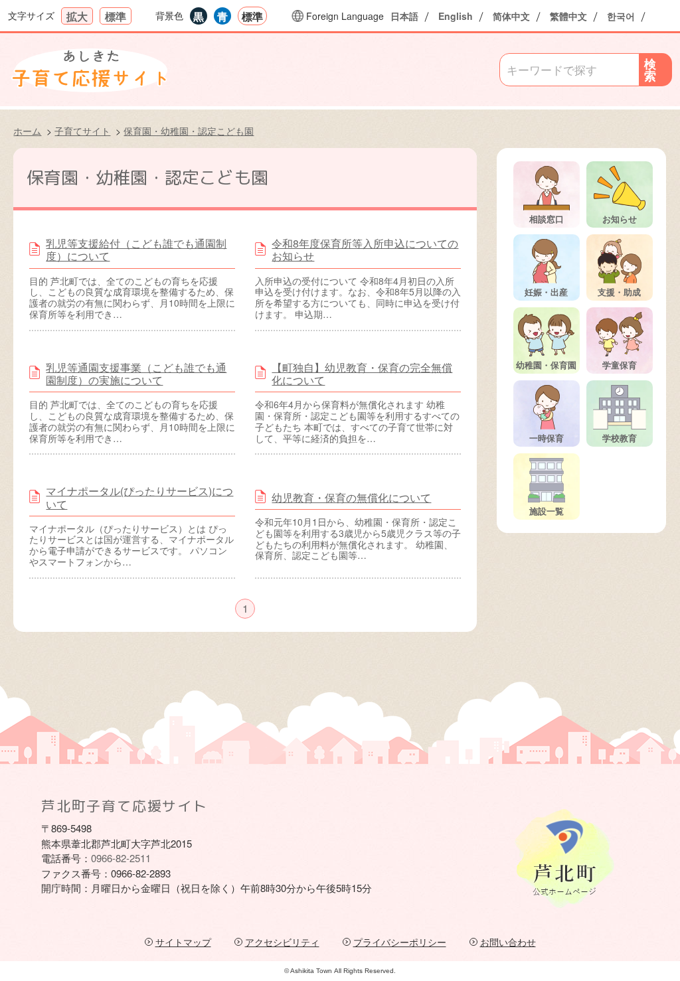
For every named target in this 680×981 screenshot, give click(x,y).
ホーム (27, 130)
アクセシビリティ (282, 942)
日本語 (404, 16)
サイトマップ (183, 942)
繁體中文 (568, 16)
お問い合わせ (508, 942)
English (455, 16)
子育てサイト (82, 130)
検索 (650, 69)
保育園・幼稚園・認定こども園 (189, 130)
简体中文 (511, 16)
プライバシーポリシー (399, 942)
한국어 (621, 16)
